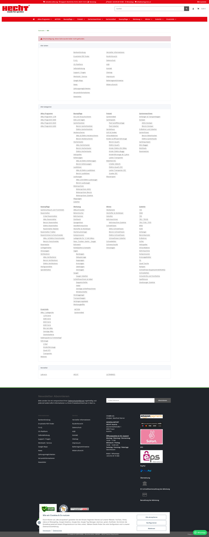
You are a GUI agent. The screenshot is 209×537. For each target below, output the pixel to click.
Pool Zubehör (114, 126)
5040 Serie (47, 319)
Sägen (75, 251)
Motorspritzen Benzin (84, 192)
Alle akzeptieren (152, 517)
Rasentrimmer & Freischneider (52, 235)
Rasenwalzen (144, 151)
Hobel (78, 285)
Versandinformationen (81, 92)
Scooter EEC (113, 173)
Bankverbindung (79, 52)
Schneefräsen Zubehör (117, 238)
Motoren (44, 357)
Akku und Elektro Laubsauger (86, 180)
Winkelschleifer (81, 292)
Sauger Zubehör (82, 276)
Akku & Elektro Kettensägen (86, 161)
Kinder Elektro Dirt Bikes (118, 148)
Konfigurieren (151, 523)
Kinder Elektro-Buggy (116, 151)
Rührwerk (77, 244)
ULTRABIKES (110, 374)
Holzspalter (77, 154)
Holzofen (109, 216)
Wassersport (110, 176)
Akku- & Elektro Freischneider (54, 238)
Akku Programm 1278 (48, 117)
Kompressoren (78, 235)
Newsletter (77, 96)
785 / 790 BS (143, 219)
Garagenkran (78, 222)
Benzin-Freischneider (51, 241)
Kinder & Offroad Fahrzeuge (116, 139)
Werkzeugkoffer (79, 304)
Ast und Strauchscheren (82, 117)
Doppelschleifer (82, 282)
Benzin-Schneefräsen (117, 232)
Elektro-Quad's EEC (116, 167)
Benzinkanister (144, 235)
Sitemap (109, 72)
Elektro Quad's (114, 145)
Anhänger (142, 232)
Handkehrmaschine (80, 226)
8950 (141, 226)
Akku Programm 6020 (48, 123)
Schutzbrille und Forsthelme (149, 276)
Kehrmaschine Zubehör (117, 222)
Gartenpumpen (144, 142)
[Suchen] (186, 8)
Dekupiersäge (81, 257)
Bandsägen (80, 254)
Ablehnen (151, 528)
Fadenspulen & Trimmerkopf (51, 338)
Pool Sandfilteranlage (116, 123)
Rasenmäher (45, 213)
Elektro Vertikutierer (50, 263)
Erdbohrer (143, 238)
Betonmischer (78, 213)
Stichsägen (80, 270)
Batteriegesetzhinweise (114, 80)
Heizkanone (110, 210)
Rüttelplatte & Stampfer (82, 248)
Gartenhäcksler (79, 123)
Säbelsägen (80, 267)
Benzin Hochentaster (83, 148)
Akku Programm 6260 (48, 126)
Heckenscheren (79, 132)
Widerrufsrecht (111, 84)
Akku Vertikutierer (49, 257)
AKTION (77, 309)
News (75, 84)
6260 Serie (47, 325)
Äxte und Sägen (79, 120)
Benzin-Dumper (147, 126)
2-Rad (45, 344)
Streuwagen (45, 251)
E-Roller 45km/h (115, 164)
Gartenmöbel (111, 117)
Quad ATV (46, 350)
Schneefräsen (111, 226)
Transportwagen (79, 298)
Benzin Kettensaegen (84, 164)
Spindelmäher (46, 270)
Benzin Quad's (114, 142)
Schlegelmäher (46, 248)
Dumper (142, 120)
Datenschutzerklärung (76, 401)
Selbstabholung (79, 68)
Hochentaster (78, 142)
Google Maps (78, 80)
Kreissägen (80, 263)
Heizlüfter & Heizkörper (82, 229)
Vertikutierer (45, 254)
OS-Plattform (78, 64)
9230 (141, 229)
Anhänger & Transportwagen (149, 117)
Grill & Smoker (111, 132)
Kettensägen (78, 158)
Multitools (143, 148)
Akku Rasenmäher (49, 219)
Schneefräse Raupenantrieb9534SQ (152, 270)
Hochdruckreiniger (80, 232)
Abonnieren (162, 400)
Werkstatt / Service (80, 76)
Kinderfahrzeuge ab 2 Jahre (119, 154)
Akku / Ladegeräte (47, 312)
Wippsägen (77, 199)
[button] (193, 8)
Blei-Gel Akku (48, 328)
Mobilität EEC (111, 161)
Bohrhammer (78, 216)
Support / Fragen (79, 72)
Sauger (76, 273)
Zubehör (76, 202)
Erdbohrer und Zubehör (148, 129)
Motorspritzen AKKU (83, 189)
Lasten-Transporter (116, 158)
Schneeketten (111, 241)
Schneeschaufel (112, 244)
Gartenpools (110, 120)
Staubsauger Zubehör (147, 282)
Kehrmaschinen (112, 219)
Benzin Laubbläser (83, 173)
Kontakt (109, 68)
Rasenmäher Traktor (48, 232)
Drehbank (77, 219)
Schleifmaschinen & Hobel (83, 279)
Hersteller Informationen (115, 52)
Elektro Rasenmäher (50, 226)
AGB (107, 64)
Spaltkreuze (143, 279)
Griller (141, 241)
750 (140, 216)
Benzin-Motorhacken (149, 135)
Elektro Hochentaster (83, 151)
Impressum (47, 530)
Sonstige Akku (48, 331)
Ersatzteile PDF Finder (81, 56)
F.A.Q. (75, 60)
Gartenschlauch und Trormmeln (52, 210)
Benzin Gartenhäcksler (84, 126)
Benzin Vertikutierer (50, 260)
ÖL (140, 260)
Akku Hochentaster (83, 145)
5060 (141, 213)
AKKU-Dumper (147, 123)
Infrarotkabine (144, 248)
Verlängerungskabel (80, 301)
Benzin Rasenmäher (50, 222)
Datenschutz (57, 530)
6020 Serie (47, 322)
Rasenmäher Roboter (51, 229)
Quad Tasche (144, 263)
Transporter (47, 353)
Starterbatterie (48, 334)
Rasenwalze (45, 244)
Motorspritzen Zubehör (84, 195)
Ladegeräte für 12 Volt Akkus (83, 238)
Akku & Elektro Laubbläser (85, 170)
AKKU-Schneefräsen (116, 229)
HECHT (75, 374)
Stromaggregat (78, 295)
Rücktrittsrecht (111, 56)
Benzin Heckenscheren (84, 139)
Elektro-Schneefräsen (117, 235)
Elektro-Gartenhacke (149, 139)
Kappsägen (80, 260)
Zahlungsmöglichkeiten (81, 88)
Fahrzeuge (44, 341)
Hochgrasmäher (46, 267)
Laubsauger (77, 176)
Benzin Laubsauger (83, 183)
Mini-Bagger (143, 145)
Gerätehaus (110, 129)
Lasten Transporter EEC (117, 170)
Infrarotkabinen (112, 135)
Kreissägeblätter (145, 257)
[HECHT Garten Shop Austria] (16, 9)
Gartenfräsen (144, 132)
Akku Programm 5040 (48, 120)
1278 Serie (47, 316)
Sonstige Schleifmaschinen (86, 289)
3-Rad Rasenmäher (50, 216)
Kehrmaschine (144, 251)
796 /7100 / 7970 (145, 222)
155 (140, 210)
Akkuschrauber (78, 210)
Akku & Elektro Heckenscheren (87, 135)
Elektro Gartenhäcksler (84, 129)
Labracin (44, 374)
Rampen (142, 267)
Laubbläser (77, 167)
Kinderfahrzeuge (49, 347)
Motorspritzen (78, 186)
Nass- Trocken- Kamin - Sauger (84, 241)
